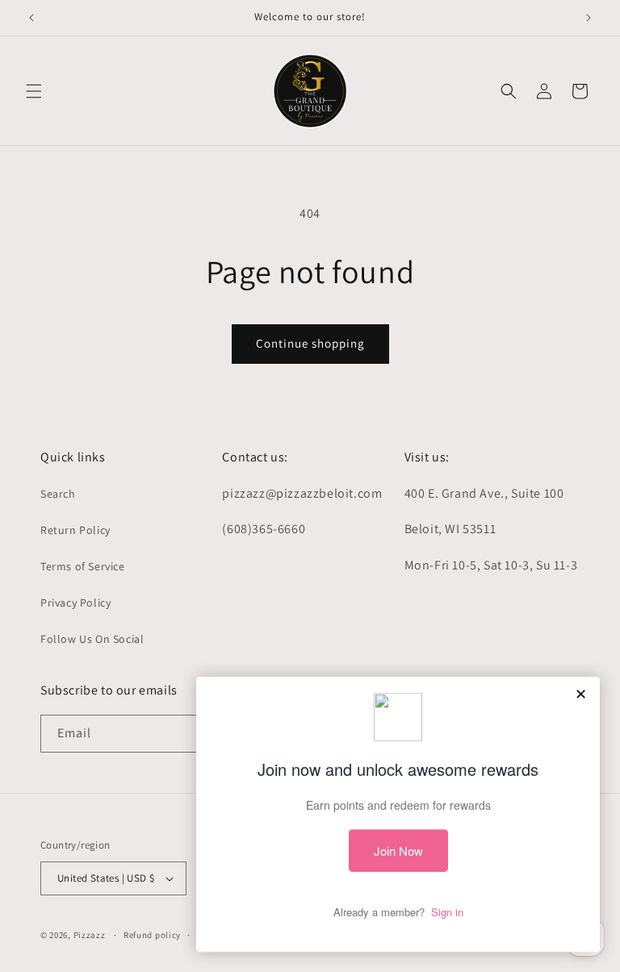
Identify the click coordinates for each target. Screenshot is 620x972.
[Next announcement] (588, 17)
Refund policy (152, 935)
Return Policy (75, 530)
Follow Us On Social (92, 639)
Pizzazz (90, 935)
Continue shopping (310, 343)
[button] (34, 91)
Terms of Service (82, 566)
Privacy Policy (75, 602)
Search (58, 493)
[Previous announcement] (31, 17)
